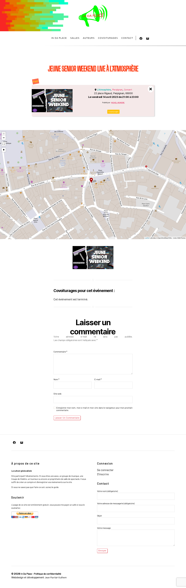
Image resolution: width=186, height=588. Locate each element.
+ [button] (4, 133)
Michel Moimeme (118, 102)
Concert (128, 89)
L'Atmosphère (104, 89)
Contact (127, 38)
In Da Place (59, 38)
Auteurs (89, 38)
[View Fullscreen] (4, 144)
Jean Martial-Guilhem (56, 577)
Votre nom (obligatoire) (107, 491)
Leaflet (147, 238)
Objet (99, 515)
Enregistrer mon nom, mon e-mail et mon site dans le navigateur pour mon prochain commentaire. (94, 409)
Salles (75, 38)
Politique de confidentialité (47, 573)
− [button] (4, 137)
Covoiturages (108, 38)
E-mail (98, 379)
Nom (56, 379)
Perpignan (117, 89)
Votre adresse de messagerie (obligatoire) (116, 503)
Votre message (104, 528)
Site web (57, 393)
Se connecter (105, 470)
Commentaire (60, 351)
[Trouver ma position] (4, 150)
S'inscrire (103, 474)
